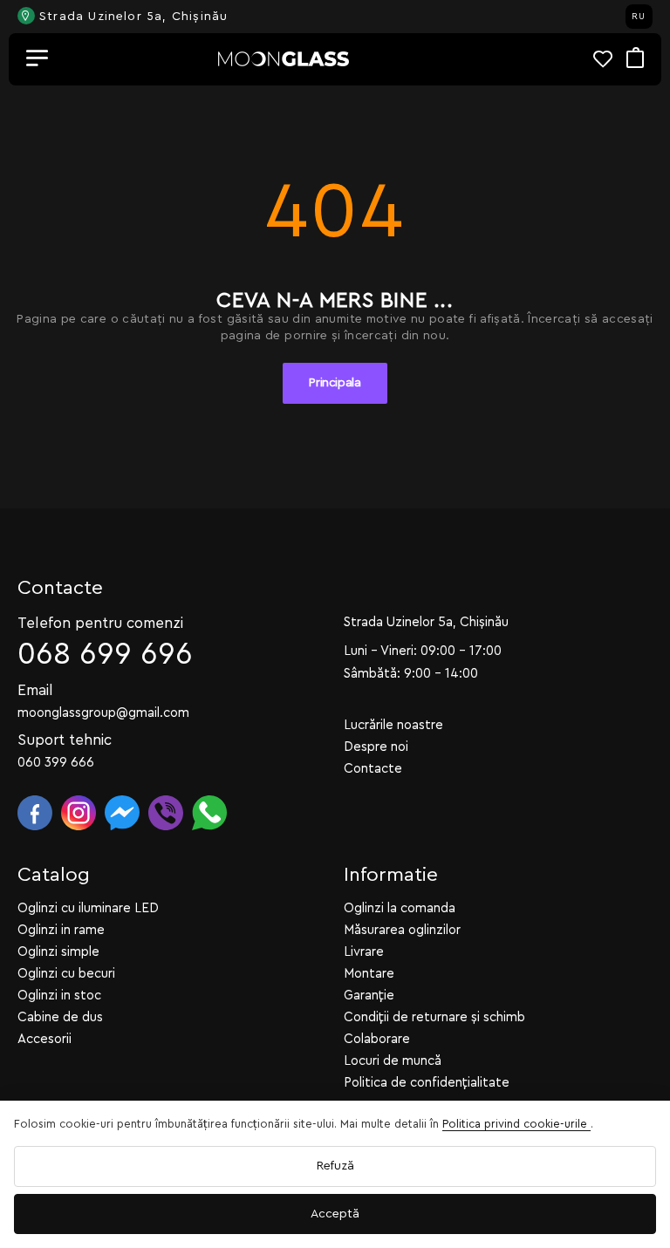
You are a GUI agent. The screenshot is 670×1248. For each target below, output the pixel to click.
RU (639, 16)
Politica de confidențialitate (426, 1082)
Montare (369, 973)
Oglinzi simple (58, 951)
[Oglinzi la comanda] (283, 58)
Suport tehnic (64, 740)
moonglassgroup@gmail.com (103, 712)
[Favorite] (609, 59)
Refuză (335, 1166)
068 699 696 (105, 654)
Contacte (373, 768)
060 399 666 (55, 762)
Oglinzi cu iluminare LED (88, 908)
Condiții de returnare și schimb (434, 1017)
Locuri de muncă (392, 1060)
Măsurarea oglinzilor (402, 930)
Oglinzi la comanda (399, 908)
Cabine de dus (60, 1017)
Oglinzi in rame (61, 930)
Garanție (369, 995)
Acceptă (335, 1214)
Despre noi (376, 747)
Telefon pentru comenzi (100, 623)
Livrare (364, 951)
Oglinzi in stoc (59, 995)
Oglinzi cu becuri (66, 973)
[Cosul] (635, 58)
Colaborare (377, 1039)
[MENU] (37, 59)
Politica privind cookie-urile (516, 1123)
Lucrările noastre (393, 725)
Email (35, 690)
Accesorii (44, 1039)
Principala (335, 383)
